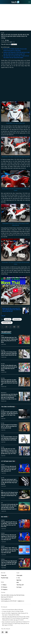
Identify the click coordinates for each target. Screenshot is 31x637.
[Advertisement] (15, 85)
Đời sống (3, 350)
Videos (4, 584)
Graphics (5, 589)
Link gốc (3, 315)
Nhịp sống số (3, 392)
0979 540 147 (9, 597)
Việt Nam (3, 464)
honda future (17, 319)
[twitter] (2, 326)
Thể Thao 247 (20, 584)
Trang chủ (3, 575)
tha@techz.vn (21, 601)
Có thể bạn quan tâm (8, 461)
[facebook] (6, 326)
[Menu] (29, 2)
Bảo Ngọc (7, 40)
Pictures (5, 587)
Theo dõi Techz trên (6, 44)
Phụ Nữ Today (4, 577)
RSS (18, 582)
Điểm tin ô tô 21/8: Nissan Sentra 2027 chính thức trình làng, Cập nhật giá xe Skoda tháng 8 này (9, 494)
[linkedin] (18, 326)
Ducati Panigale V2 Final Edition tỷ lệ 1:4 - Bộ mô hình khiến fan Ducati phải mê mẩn (9, 426)
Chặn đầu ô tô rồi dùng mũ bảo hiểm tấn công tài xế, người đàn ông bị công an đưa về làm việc (9, 353)
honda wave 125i (7, 322)
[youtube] (14, 326)
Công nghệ (19, 575)
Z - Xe (18, 577)
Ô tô (2, 490)
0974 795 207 (13, 601)
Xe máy (2, 32)
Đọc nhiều (4, 516)
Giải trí (2, 335)
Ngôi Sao (19, 580)
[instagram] (10, 326)
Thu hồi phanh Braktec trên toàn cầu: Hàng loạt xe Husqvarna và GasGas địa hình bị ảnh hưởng (9, 438)
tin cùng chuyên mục (8, 406)
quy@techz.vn (7, 599)
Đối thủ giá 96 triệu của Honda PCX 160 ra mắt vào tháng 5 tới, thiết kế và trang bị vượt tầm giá (11, 310)
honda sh (7, 319)
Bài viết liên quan (5, 47)
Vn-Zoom (19, 587)
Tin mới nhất (6, 332)
